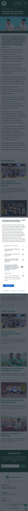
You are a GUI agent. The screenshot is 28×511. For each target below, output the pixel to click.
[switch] (22, 249)
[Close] (25, 220)
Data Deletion (6, 290)
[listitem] (14, 246)
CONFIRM (8, 285)
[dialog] (14, 256)
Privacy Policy (22, 290)
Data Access (14, 290)
